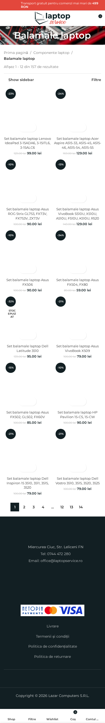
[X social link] (10, 9)
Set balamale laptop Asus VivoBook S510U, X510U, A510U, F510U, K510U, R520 (77, 213)
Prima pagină (16, 52)
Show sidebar (21, 79)
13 (71, 507)
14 (81, 507)
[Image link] (52, 536)
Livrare (53, 626)
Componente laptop (51, 52)
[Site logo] (52, 18)
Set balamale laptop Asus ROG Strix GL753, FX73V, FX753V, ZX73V (27, 213)
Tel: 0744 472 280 (56, 554)
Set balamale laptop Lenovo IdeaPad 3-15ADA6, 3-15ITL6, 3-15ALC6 (27, 143)
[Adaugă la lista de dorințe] (32, 127)
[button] (23, 127)
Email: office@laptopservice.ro (56, 560)
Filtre (96, 79)
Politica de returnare (52, 656)
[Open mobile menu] (5, 18)
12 (62, 507)
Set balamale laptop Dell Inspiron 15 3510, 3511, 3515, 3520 (28, 483)
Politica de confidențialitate (52, 646)
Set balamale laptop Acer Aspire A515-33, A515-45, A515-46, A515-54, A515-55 (77, 143)
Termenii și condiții (52, 636)
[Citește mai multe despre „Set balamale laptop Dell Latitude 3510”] (23, 335)
